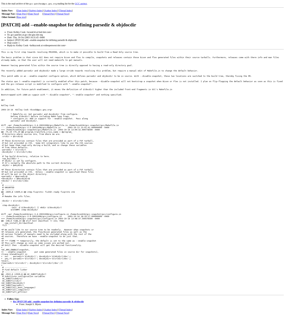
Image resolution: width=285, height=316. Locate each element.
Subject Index (36, 10)
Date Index (22, 10)
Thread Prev (49, 14)
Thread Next (63, 14)
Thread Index (65, 10)
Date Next (33, 14)
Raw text (21, 17)
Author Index (51, 10)
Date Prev (21, 14)
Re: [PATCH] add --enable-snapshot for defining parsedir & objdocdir (48, 301)
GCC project (81, 3)
